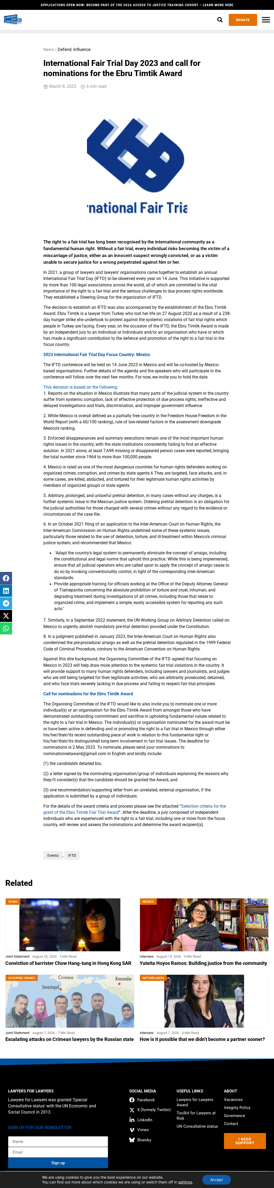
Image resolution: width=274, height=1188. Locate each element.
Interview (147, 956)
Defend (64, 49)
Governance (234, 1115)
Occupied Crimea (21, 978)
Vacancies (233, 1099)
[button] (220, 20)
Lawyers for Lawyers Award (195, 1102)
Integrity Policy (237, 1107)
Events (53, 855)
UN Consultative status (197, 1126)
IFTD (72, 855)
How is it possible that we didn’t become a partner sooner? (202, 1039)
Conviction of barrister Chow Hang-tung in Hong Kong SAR (68, 963)
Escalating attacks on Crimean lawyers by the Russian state (69, 1039)
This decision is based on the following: (80, 387)
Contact (231, 1123)
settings (185, 1182)
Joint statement (17, 956)
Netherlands (153, 978)
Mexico (148, 901)
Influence (81, 49)
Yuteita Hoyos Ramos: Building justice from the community (203, 963)
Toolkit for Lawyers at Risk (196, 1116)
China (13, 901)
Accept (216, 1179)
